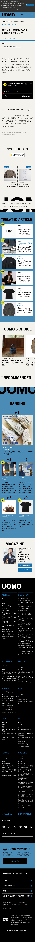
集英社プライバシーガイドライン (9, 905)
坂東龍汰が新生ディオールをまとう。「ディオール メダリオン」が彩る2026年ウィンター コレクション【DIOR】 (24, 279)
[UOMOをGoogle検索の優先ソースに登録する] (18, 155)
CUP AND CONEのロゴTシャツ (12, 47)
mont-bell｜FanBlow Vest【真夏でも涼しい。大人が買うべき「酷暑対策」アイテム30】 (12, 363)
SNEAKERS (5, 447)
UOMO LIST (5, 358)
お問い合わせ (21, 902)
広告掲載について (7, 908)
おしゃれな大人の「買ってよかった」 (24, 243)
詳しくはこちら (30, 4)
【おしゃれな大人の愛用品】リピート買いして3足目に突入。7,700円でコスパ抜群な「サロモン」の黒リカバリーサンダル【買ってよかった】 (24, 249)
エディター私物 (11, 38)
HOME (4, 204)
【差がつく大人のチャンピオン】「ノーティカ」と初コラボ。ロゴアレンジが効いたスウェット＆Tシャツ (24, 263)
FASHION (10, 204)
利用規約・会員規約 (23, 904)
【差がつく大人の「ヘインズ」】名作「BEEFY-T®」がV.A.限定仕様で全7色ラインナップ (24, 295)
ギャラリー (6, 449)
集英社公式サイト (7, 902)
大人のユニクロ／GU (25, 480)
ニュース (21, 227)
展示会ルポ (6, 480)
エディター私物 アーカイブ (11, 24)
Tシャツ (4, 38)
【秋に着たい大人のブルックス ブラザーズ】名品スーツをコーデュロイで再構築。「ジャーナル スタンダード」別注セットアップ (24, 310)
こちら (19, 924)
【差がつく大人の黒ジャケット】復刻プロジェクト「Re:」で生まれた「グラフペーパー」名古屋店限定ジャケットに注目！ (24, 232)
